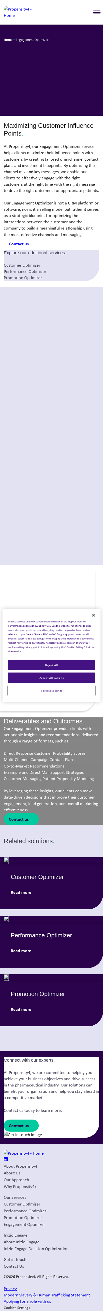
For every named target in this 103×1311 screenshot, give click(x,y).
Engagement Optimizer (24, 1224)
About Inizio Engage (22, 1242)
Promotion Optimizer (23, 278)
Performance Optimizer (25, 271)
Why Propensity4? (20, 1186)
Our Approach (16, 1180)
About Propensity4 (20, 1166)
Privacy (10, 1289)
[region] (51, 655)
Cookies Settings (51, 690)
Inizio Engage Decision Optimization (36, 1249)
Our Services (15, 1197)
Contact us (19, 244)
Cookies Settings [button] (17, 1307)
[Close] (93, 615)
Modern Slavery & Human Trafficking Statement (47, 1295)
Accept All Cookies (52, 678)
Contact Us (14, 1266)
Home (8, 39)
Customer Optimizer (22, 265)
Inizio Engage (16, 1235)
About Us (12, 1173)
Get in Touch (15, 1259)
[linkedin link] (6, 1160)
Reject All (51, 665)
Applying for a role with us (27, 1301)
